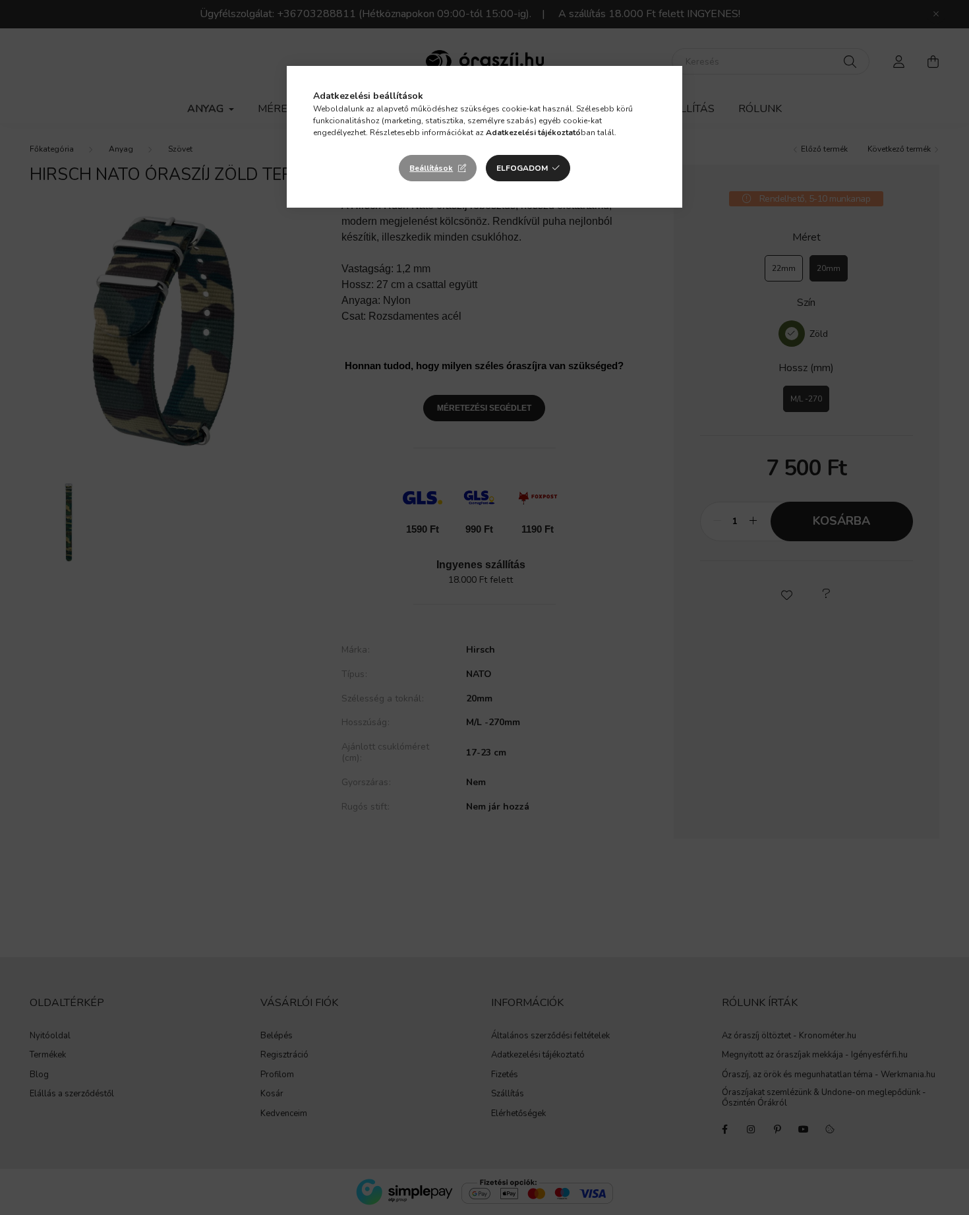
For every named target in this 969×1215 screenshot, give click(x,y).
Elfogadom (522, 168)
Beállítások (431, 168)
